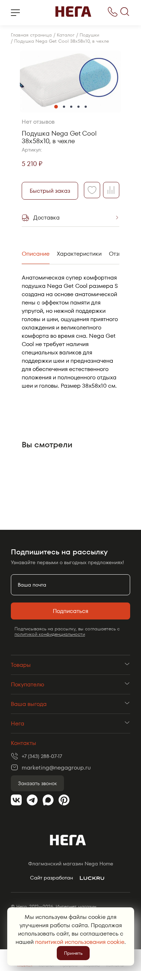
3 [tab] (71, 107)
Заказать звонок (37, 783)
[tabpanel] (70, 81)
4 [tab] (78, 107)
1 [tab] (56, 106)
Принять (73, 953)
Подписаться (70, 611)
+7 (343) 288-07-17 (42, 756)
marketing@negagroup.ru (56, 767)
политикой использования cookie (79, 942)
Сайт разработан (51, 877)
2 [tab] (64, 107)
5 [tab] (86, 107)
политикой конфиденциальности (49, 634)
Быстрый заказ (50, 191)
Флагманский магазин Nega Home (70, 863)
